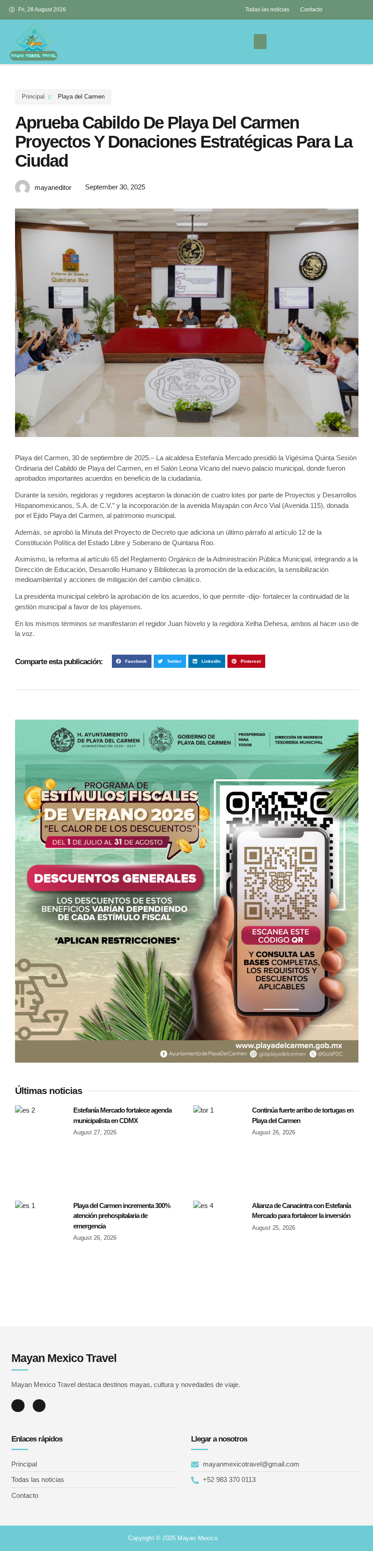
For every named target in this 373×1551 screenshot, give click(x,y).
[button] (260, 41)
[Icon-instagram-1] (361, 10)
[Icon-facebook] (348, 10)
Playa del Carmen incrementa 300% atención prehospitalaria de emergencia (121, 1216)
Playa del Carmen (81, 96)
